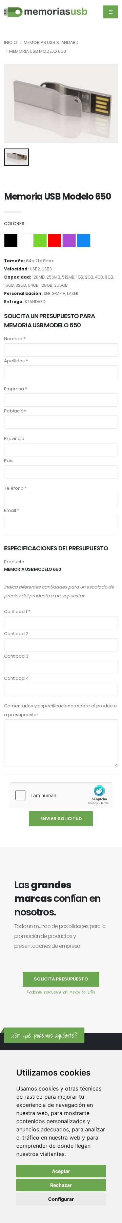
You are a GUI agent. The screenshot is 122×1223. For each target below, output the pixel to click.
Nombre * (14, 338)
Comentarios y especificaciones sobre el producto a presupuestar (60, 710)
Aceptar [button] (61, 1171)
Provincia (14, 438)
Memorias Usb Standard (51, 42)
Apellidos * (16, 361)
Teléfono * (15, 488)
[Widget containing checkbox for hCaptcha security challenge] (61, 795)
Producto (14, 562)
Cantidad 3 (16, 656)
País (9, 460)
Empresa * (15, 389)
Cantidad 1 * (17, 611)
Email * (11, 510)
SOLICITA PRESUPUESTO (61, 979)
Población (15, 411)
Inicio (10, 42)
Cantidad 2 (16, 633)
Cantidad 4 (16, 678)
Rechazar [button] (61, 1185)
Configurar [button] (61, 1199)
